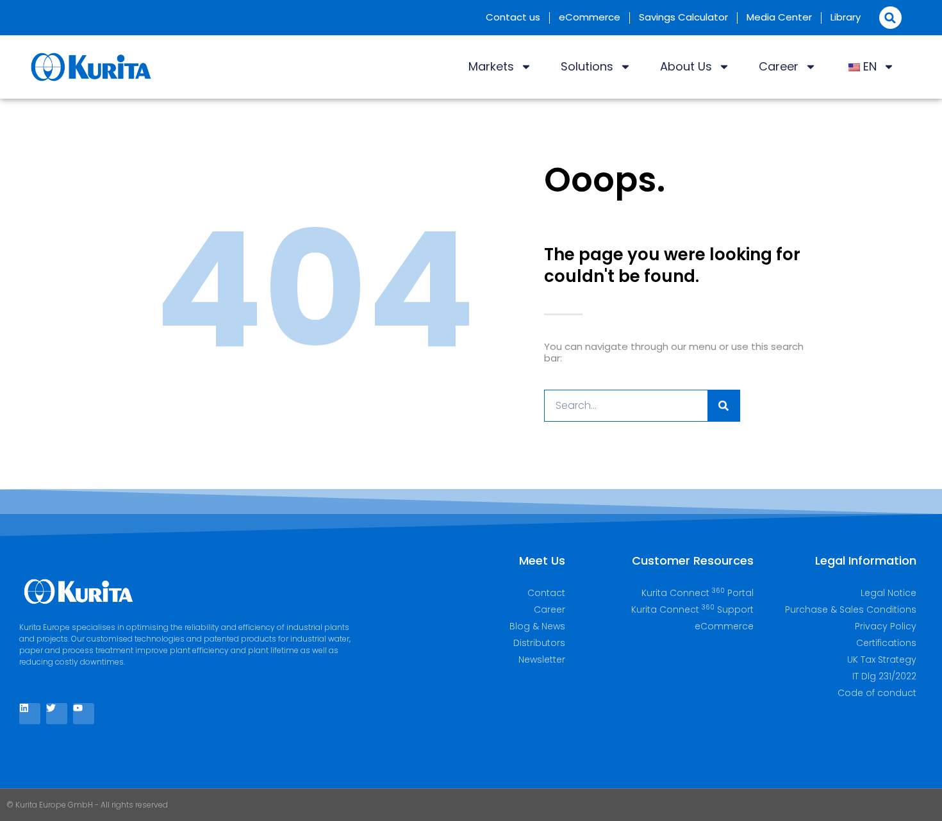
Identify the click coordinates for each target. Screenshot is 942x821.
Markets (491, 66)
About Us (686, 66)
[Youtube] (83, 713)
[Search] (723, 405)
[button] (890, 17)
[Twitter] (56, 713)
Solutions (587, 66)
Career (778, 66)
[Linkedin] (29, 713)
